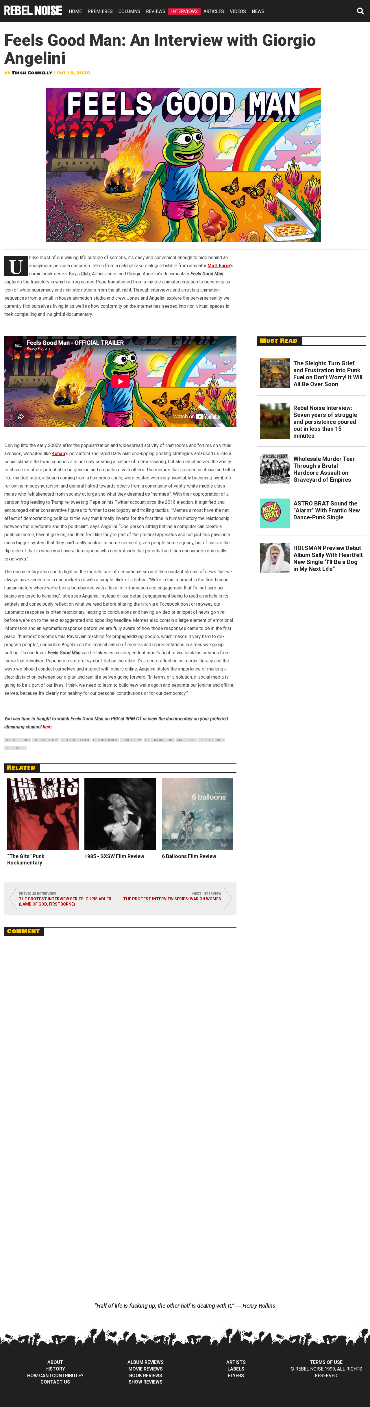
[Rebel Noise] (33, 13)
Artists (236, 1362)
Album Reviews (145, 1362)
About (55, 1362)
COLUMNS (129, 11)
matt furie (186, 740)
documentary (46, 740)
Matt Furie (219, 265)
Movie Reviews (145, 1369)
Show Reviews (145, 1382)
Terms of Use (326, 1362)
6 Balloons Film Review (189, 856)
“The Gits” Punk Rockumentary (26, 859)
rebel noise (15, 748)
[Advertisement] (311, 290)
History (55, 1369)
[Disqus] (120, 1020)
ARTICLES (214, 11)
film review (131, 740)
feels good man (75, 740)
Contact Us (55, 1382)
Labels (235, 1369)
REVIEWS (155, 11)
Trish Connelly (32, 73)
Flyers (236, 1375)
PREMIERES (100, 11)
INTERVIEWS (184, 11)
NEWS (258, 11)
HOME (75, 11)
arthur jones (18, 740)
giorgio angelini (159, 740)
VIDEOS (238, 11)
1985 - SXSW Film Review (114, 856)
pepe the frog (211, 740)
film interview (105, 740)
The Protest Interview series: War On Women (172, 899)
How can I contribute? (55, 1375)
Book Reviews (145, 1375)
